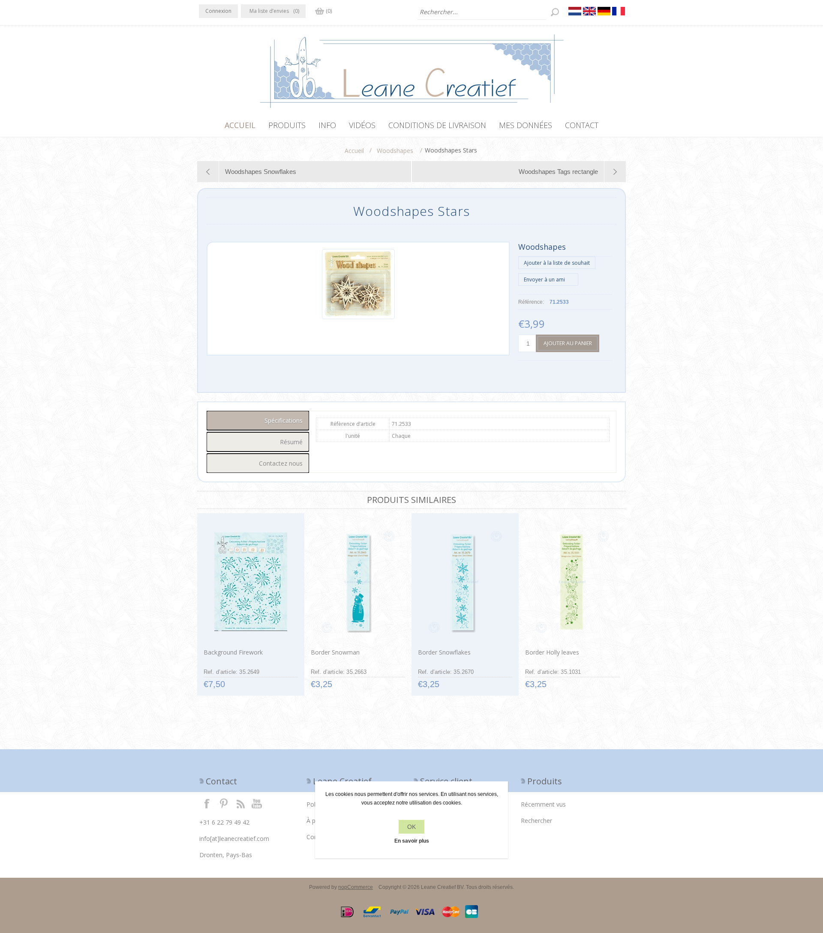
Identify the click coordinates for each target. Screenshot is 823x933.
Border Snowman (335, 652)
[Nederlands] (575, 11)
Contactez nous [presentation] (281, 463)
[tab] (258, 420)
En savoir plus (411, 841)
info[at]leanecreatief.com (234, 838)
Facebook (207, 803)
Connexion (218, 11)
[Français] (618, 11)
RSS (240, 803)
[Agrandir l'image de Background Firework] (250, 581)
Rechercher (536, 820)
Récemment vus (543, 804)
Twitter (224, 803)
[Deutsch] (604, 11)
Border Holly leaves (552, 652)
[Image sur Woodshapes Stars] (358, 317)
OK (411, 826)
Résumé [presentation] (291, 442)
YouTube (257, 803)
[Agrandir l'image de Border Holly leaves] (572, 581)
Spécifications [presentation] (283, 420)
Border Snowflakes (444, 652)
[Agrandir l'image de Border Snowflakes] (465, 581)
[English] (589, 11)
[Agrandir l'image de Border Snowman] (357, 581)
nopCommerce (355, 887)
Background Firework (233, 652)
